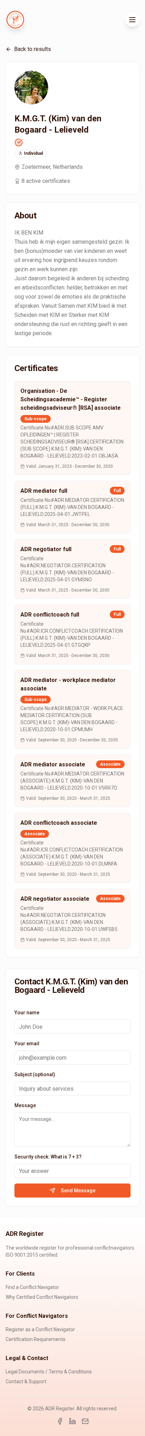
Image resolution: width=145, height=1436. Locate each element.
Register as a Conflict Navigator (40, 1329)
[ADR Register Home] (15, 20)
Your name (26, 1012)
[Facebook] (59, 1421)
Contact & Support (26, 1381)
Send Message (78, 1190)
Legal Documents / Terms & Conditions (49, 1371)
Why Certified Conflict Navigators (42, 1297)
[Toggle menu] (132, 20)
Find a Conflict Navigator (32, 1287)
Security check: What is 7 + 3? (48, 1157)
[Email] (85, 1421)
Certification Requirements (35, 1339)
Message (25, 1105)
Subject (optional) (34, 1074)
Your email (26, 1043)
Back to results (32, 49)
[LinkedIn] (72, 1421)
